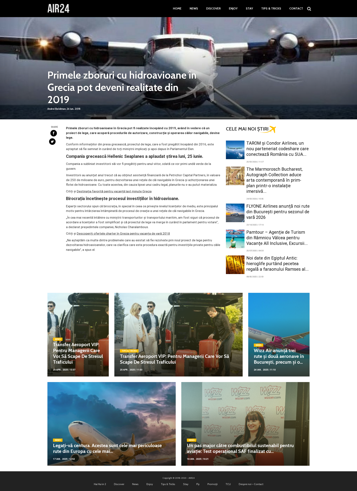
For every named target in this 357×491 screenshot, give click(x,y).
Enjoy (233, 8)
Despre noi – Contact (251, 484)
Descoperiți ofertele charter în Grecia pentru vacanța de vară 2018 (123, 233)
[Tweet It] (52, 141)
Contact (296, 8)
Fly (198, 484)
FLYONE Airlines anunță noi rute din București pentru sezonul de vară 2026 (278, 212)
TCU (228, 484)
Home (177, 8)
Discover (213, 8)
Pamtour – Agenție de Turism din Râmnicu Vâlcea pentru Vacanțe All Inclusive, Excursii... (277, 238)
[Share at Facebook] (53, 133)
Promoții (213, 484)
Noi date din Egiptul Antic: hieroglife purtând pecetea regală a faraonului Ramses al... (277, 264)
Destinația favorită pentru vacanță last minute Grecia (114, 191)
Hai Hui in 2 (100, 484)
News (194, 8)
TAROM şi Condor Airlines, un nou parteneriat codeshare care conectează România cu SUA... (277, 149)
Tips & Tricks (271, 8)
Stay (249, 8)
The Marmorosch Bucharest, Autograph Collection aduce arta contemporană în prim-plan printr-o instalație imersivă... (274, 180)
